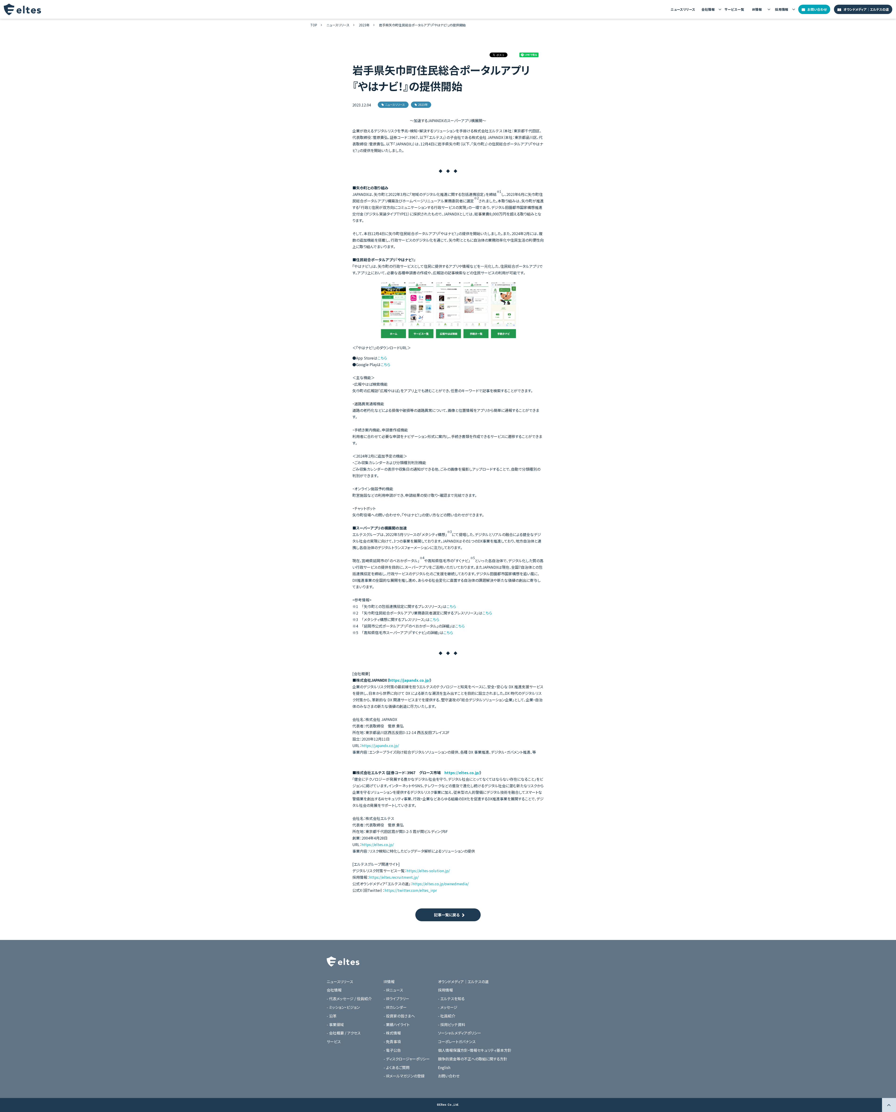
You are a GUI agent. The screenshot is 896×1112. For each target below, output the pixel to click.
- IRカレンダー (395, 1007)
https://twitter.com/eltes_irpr (411, 890)
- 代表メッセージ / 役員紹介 (349, 998)
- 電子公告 (392, 1050)
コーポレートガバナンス (457, 1041)
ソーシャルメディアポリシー (459, 1033)
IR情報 (757, 9)
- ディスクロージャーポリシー (407, 1059)
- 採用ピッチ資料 (451, 1024)
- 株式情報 (392, 1033)
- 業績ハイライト (397, 1024)
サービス (334, 1041)
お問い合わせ (817, 9)
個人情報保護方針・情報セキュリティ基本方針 (474, 1050)
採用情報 (781, 9)
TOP (313, 25)
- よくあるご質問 (397, 1067)
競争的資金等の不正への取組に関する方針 (472, 1059)
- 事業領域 (335, 1024)
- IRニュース (393, 990)
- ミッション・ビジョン (343, 1007)
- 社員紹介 (446, 1016)
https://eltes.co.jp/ (462, 772)
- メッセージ (447, 1007)
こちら (382, 358)
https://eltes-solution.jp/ (428, 870)
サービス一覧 (734, 9)
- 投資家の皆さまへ (399, 1016)
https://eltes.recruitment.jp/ (394, 877)
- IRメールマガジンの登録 (404, 1076)
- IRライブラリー (396, 998)
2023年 (364, 25)
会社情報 (708, 9)
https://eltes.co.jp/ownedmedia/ (440, 883)
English (444, 1067)
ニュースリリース (683, 9)
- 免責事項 (392, 1041)
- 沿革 (331, 1016)
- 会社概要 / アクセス (343, 1033)
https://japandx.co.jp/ (409, 680)
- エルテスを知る (451, 998)
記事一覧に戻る (447, 915)
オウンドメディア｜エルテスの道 (866, 9)
